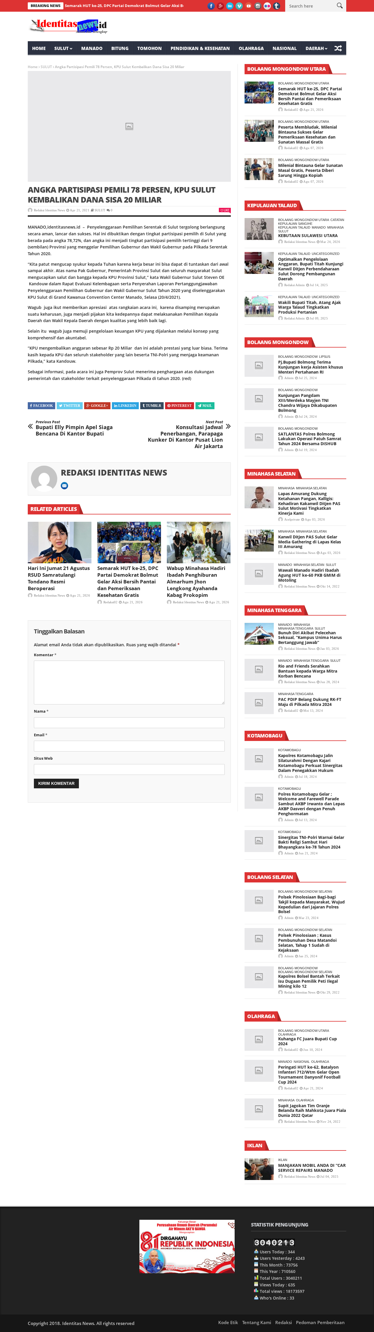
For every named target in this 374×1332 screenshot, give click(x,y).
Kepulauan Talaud (294, 227)
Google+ (99, 406)
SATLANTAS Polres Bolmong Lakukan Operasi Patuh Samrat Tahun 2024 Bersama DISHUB (309, 439)
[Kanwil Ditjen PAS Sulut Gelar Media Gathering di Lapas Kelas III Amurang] (259, 541)
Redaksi (283, 1322)
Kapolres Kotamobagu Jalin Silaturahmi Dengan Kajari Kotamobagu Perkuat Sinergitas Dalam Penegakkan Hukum (310, 763)
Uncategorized (326, 253)
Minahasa (335, 227)
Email (40, 734)
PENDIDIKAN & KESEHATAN (200, 48)
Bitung (120, 48)
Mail (207, 406)
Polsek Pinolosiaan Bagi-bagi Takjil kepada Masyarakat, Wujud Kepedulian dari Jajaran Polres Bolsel (311, 904)
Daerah (315, 48)
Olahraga (251, 48)
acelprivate (292, 519)
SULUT (61, 48)
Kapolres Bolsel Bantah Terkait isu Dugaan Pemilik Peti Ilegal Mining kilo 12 (309, 981)
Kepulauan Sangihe (295, 223)
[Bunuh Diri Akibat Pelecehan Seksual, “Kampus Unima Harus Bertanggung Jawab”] (259, 634)
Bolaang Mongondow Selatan (305, 891)
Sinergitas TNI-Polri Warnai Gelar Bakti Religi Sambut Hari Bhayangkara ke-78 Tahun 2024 (311, 842)
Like (226, 210)
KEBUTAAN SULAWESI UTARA (308, 235)
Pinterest (182, 406)
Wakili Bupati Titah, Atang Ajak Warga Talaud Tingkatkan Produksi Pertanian (309, 307)
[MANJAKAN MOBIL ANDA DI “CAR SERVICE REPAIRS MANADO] (259, 1169)
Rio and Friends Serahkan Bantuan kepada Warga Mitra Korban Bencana (307, 671)
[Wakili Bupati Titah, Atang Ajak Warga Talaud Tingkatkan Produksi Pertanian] (259, 306)
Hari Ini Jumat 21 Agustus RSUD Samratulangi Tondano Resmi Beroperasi (59, 578)
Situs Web (43, 758)
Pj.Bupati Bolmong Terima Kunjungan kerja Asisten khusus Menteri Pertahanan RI (310, 367)
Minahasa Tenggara (295, 628)
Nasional (285, 48)
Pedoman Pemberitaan (320, 1322)
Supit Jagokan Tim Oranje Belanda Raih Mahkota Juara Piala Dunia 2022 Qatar (312, 1110)
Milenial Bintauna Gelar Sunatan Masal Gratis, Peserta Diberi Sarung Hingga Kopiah (310, 170)
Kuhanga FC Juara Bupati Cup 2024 (307, 1041)
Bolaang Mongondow (298, 356)
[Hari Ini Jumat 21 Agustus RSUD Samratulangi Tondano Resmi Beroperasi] (59, 542)
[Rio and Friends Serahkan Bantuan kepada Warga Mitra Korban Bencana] (259, 670)
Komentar (45, 654)
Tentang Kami (256, 1322)
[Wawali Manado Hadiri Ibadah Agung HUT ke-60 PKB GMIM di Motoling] (259, 574)
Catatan (337, 220)
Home (39, 48)
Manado (92, 48)
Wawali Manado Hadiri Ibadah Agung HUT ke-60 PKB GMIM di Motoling (309, 575)
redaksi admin (294, 285)
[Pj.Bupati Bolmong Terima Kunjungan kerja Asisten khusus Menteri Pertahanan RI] (259, 366)
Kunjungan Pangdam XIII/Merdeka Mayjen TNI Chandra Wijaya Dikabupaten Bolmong (307, 403)
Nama (41, 711)
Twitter (71, 406)
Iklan (282, 1160)
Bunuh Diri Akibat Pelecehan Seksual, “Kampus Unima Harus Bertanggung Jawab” (310, 637)
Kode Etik (228, 1322)
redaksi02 (110, 602)
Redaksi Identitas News (49, 210)
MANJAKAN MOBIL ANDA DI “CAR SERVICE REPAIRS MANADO (312, 1167)
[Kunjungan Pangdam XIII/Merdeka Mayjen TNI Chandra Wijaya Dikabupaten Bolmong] (259, 399)
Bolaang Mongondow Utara (303, 83)
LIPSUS (324, 356)
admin (289, 378)
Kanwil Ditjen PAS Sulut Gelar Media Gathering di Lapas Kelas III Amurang (309, 542)
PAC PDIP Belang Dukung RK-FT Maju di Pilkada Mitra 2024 (309, 702)
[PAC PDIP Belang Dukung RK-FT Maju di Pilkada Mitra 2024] (259, 703)
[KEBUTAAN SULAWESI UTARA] (259, 229)
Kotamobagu (289, 750)
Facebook (43, 406)
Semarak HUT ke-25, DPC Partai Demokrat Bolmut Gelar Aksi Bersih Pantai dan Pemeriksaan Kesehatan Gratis (145, 5)
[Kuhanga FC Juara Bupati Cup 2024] (259, 1040)
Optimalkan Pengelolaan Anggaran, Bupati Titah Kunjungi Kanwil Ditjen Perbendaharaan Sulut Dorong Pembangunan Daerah (310, 268)
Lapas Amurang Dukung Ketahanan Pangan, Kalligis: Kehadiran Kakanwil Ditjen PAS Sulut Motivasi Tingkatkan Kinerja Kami (309, 503)
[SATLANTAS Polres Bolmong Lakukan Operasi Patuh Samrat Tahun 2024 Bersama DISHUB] (259, 438)
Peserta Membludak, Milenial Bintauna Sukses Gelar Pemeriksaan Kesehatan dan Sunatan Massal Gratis (307, 134)
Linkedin (127, 406)
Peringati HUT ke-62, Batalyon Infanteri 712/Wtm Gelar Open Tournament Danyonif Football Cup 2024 (309, 1074)
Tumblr (153, 406)
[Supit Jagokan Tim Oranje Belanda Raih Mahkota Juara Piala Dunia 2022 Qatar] (259, 1109)
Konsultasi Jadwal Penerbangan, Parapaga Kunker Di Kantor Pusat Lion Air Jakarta (185, 435)
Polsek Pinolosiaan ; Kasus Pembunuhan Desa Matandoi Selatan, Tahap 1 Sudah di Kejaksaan (307, 942)
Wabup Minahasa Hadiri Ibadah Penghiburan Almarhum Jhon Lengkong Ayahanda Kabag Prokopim (196, 581)
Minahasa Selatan (311, 488)
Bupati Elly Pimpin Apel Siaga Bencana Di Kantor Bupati (74, 428)
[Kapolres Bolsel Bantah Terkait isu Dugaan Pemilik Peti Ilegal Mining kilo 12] (259, 977)
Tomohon (149, 48)
